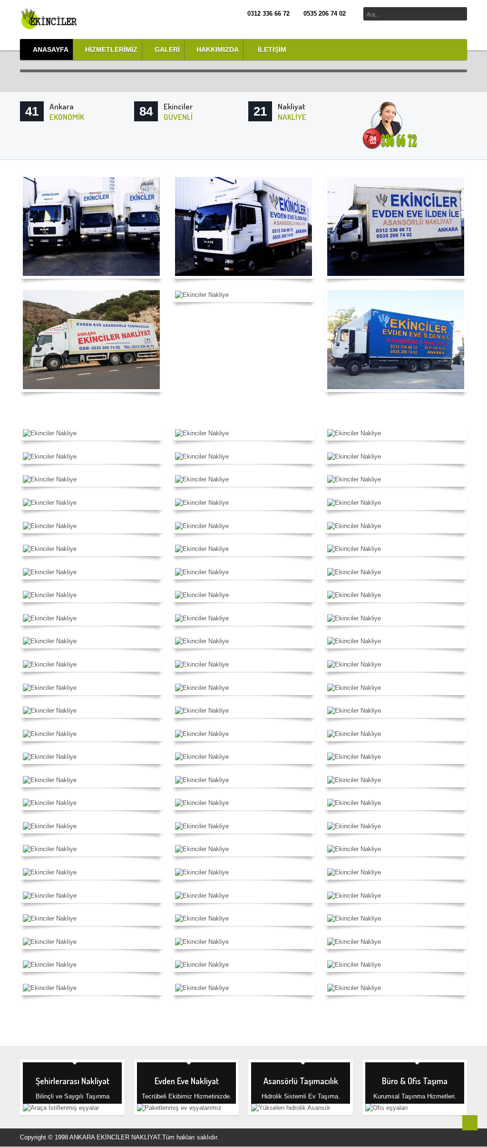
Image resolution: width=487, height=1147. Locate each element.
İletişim (271, 49)
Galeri (167, 49)
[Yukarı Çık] (469, 1122)
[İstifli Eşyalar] (61, 1110)
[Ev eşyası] (176, 1110)
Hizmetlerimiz (111, 49)
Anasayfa (50, 49)
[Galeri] (59, 17)
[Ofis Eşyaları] (404, 1110)
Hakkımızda (217, 49)
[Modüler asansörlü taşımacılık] (290, 1110)
